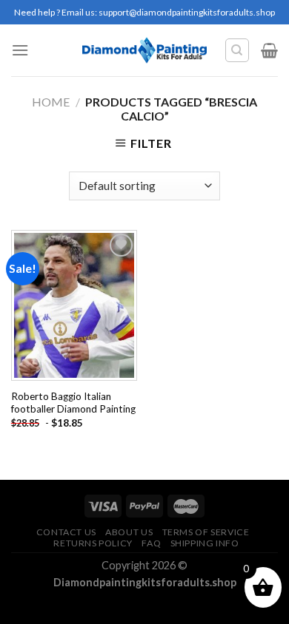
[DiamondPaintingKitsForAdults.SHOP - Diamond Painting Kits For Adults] (144, 50)
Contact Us (66, 531)
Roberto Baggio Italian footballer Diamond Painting (73, 403)
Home (51, 102)
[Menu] (20, 50)
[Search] (237, 50)
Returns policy (93, 543)
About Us (129, 531)
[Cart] (269, 50)
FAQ (151, 543)
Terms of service (206, 531)
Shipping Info (204, 543)
